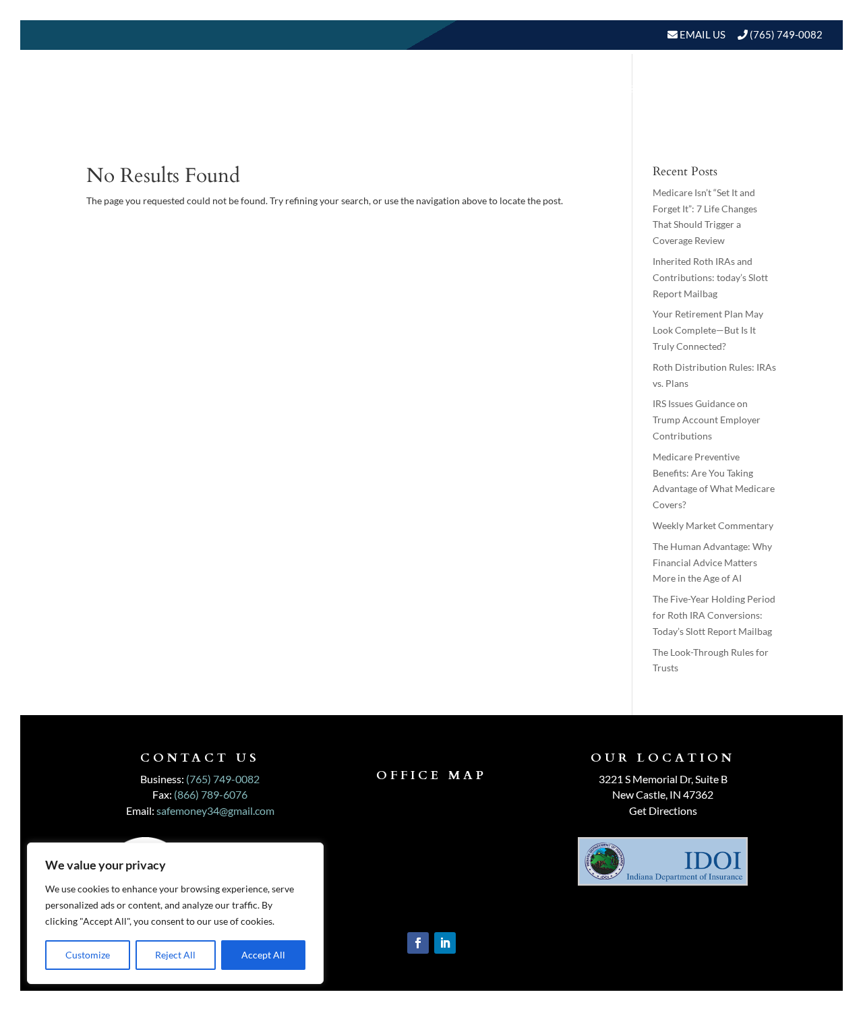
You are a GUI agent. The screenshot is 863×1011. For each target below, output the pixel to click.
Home (286, 88)
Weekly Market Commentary (713, 525)
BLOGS (726, 88)
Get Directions (663, 810)
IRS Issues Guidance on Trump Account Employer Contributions (707, 419)
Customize (87, 954)
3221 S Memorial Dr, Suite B (663, 778)
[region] (175, 913)
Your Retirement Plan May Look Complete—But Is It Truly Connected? (708, 330)
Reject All (175, 954)
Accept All (263, 954)
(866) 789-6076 (210, 794)
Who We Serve (543, 88)
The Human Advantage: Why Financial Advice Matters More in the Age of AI (712, 562)
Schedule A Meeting (753, 140)
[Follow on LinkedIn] (445, 943)
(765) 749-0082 (786, 34)
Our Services (443, 88)
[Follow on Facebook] (418, 943)
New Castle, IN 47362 (662, 794)
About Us (346, 88)
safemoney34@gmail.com (215, 810)
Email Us (701, 34)
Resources (647, 88)
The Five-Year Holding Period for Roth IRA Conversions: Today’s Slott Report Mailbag (714, 615)
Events (794, 88)
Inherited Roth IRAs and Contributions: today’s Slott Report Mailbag (710, 277)
